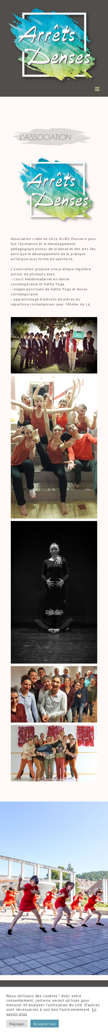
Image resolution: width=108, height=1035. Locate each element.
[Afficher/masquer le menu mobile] (97, 89)
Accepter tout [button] (44, 1023)
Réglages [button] (17, 1023)
